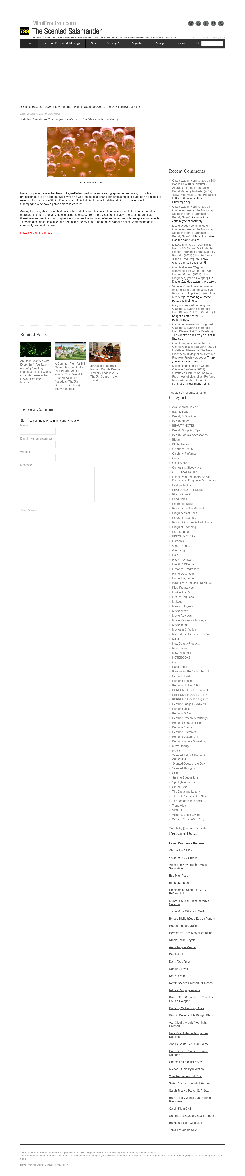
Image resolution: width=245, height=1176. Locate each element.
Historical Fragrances (185, 569)
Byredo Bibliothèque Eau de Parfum (192, 918)
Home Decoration (183, 573)
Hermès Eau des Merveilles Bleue (191, 932)
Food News (179, 499)
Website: (25, 451)
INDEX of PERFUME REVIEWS (192, 583)
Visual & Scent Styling (186, 814)
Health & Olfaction (183, 564)
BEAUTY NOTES (183, 425)
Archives (32, 1165)
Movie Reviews (182, 615)
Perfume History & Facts (187, 685)
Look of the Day (182, 592)
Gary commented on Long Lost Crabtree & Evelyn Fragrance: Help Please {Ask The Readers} (192, 309)
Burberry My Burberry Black (186, 1008)
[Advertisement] (122, 8)
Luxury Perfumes (183, 596)
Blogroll (177, 439)
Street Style (179, 786)
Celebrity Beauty (182, 448)
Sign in (24, 420)
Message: (26, 464)
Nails (175, 638)
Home (29, 43)
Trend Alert (179, 805)
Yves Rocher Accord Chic (185, 1076)
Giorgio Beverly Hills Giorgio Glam (191, 1015)
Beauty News (180, 421)
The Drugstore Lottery (186, 791)
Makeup (177, 601)
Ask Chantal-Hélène (185, 407)
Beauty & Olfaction (184, 416)
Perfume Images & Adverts (189, 704)
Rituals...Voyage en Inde (184, 990)
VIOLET (177, 810)
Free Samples (181, 531)
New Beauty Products (186, 643)
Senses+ (180, 43)
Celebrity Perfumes (184, 453)
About (195, 37)
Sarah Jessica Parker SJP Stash (190, 1090)
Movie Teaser (180, 624)
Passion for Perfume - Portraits (191, 671)
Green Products (182, 545)
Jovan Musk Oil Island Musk (187, 911)
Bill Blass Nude (179, 882)
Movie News (180, 610)
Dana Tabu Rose (180, 961)
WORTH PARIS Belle (183, 857)
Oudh (175, 662)
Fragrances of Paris (184, 513)
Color (175, 458)
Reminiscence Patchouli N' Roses (191, 983)
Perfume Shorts (182, 727)
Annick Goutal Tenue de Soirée (189, 1044)
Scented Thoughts (183, 768)
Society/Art (114, 43)
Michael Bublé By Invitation (186, 1069)
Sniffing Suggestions (185, 777)
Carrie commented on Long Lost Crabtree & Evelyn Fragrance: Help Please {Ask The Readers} (192, 328)
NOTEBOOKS (181, 657)
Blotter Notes (180, 444)
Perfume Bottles (182, 680)
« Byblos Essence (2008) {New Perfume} (46, 106)
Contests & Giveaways (186, 467)
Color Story (179, 462)
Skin (175, 772)
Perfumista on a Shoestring (189, 741)
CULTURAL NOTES (185, 472)
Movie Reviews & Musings (189, 620)
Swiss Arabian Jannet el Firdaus (189, 1083)
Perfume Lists (181, 708)
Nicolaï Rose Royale (182, 940)
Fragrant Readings (184, 517)
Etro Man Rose (178, 875)
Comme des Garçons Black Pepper (191, 1115)
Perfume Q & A (181, 713)
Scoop (160, 43)
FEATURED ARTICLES (187, 489)
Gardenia (178, 541)
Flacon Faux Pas (183, 494)
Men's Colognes (182, 606)
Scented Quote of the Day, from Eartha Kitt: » (112, 106)
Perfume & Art (181, 676)
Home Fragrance (183, 578)
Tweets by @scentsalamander (188, 392)
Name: (24, 425)
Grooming (178, 550)
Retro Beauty (180, 746)
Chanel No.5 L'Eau (181, 850)
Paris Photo (179, 666)
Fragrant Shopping (184, 527)
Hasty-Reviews (182, 559)
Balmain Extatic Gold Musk (186, 1122)
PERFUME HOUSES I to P (189, 694)
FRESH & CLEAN (183, 536)
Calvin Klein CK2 (180, 1108)
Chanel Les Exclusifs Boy (185, 1061)
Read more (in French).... (36, 232)
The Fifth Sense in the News (190, 796)
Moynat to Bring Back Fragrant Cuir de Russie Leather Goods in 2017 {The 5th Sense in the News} (104, 373)
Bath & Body (180, 411)
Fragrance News (182, 503)
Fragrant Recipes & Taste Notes (192, 522)
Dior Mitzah (176, 954)
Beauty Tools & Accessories (190, 434)
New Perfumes (181, 652)
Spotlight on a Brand (185, 782)
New (93, 43)
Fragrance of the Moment (188, 508)
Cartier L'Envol (178, 968)
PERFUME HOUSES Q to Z (190, 699)
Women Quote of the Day (188, 819)
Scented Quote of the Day (188, 763)
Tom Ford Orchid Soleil (183, 1130)
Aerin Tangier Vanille (182, 947)
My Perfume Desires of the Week (193, 634)
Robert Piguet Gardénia (184, 925)
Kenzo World (177, 975)
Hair (175, 555)
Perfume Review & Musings (190, 718)
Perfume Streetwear (184, 732)
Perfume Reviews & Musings (62, 43)
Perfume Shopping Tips (187, 722)
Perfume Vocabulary (185, 736)
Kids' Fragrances (183, 587)
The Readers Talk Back (187, 800)
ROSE (176, 750)
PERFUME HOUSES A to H (190, 690)
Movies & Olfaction (184, 629)
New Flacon (180, 648)
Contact (205, 37)
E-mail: (36, 438)
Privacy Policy (219, 37)
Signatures (138, 43)
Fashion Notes (181, 485)
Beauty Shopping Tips (186, 430)
